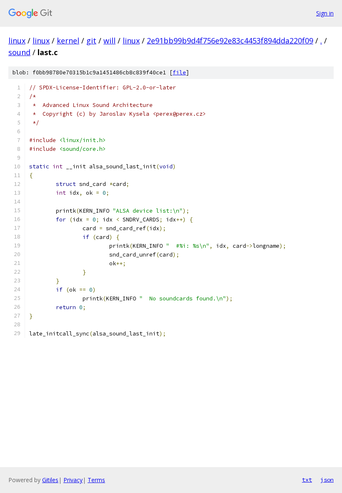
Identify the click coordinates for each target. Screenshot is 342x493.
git (91, 41)
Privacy (73, 480)
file (179, 72)
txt (307, 479)
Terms (96, 480)
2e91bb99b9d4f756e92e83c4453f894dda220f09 (230, 41)
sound (19, 52)
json (327, 479)
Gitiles (50, 480)
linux (16, 41)
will (109, 41)
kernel (68, 41)
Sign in (325, 13)
